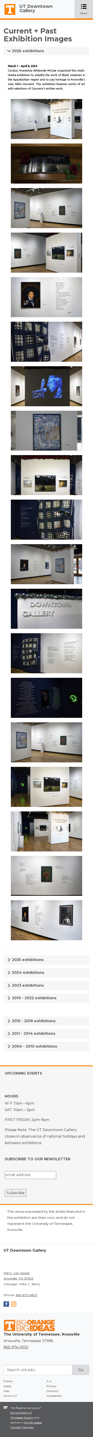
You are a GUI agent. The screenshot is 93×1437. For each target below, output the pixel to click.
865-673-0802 (26, 1295)
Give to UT (10, 1395)
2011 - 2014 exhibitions (33, 1033)
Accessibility (54, 1395)
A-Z (48, 1381)
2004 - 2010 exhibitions (34, 1046)
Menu (86, 9)
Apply (8, 1386)
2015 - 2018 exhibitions (33, 1021)
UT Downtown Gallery (36, 8)
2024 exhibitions (27, 972)
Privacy (51, 1386)
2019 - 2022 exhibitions (33, 998)
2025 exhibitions (27, 960)
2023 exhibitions (27, 985)
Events (8, 1381)
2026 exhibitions (27, 51)
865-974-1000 (16, 1347)
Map (6, 1391)
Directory (52, 1391)
